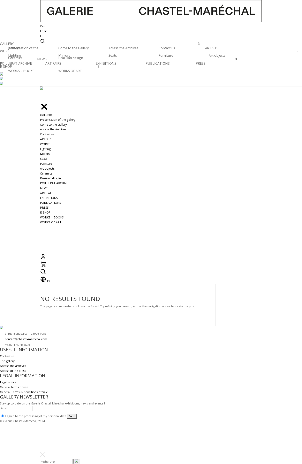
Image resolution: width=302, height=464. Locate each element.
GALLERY (7, 45)
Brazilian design (70, 58)
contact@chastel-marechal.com (26, 339)
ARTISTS (211, 49)
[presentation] (76, 461)
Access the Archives (123, 48)
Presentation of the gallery (23, 48)
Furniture (166, 55)
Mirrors (64, 55)
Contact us (167, 48)
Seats (112, 55)
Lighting (14, 55)
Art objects (217, 55)
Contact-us (7, 356)
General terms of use (14, 387)
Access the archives (13, 366)
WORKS (6, 52)
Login (43, 31)
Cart (43, 26)
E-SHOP (6, 68)
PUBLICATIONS (158, 63)
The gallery (7, 361)
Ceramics (15, 58)
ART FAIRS (53, 63)
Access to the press (13, 371)
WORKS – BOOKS (21, 71)
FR (42, 36)
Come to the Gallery (73, 48)
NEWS (42, 60)
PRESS (200, 63)
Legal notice (8, 382)
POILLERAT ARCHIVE (16, 64)
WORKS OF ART (70, 71)
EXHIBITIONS (106, 63)
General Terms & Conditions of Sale (24, 392)
